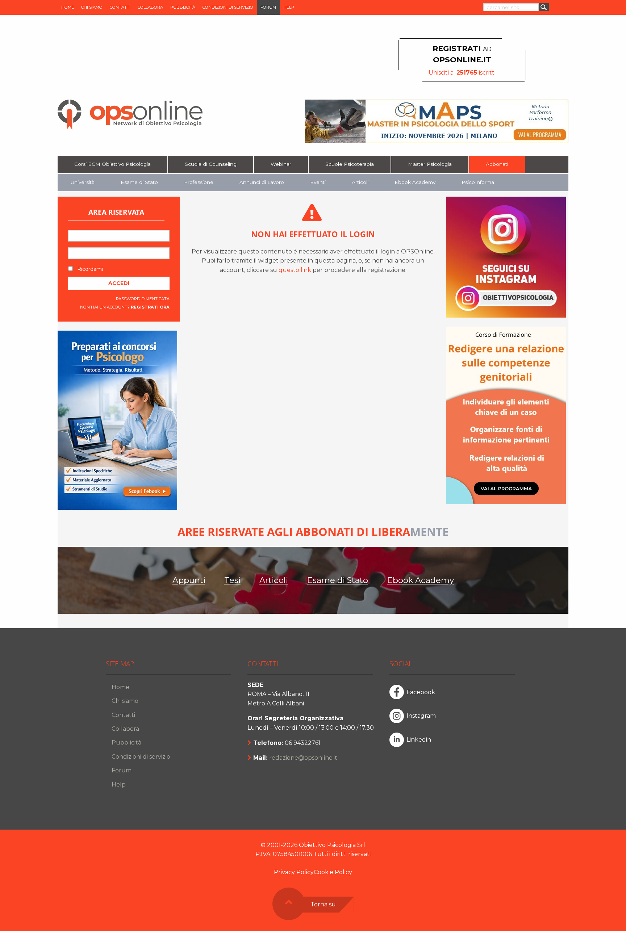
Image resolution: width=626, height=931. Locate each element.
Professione (198, 182)
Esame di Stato (139, 182)
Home (67, 7)
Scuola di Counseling (211, 164)
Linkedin (418, 739)
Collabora (150, 7)
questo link (295, 270)
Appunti (188, 580)
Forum (268, 7)
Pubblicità (182, 7)
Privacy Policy (294, 872)
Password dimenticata (143, 298)
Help (288, 7)
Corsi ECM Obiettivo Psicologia (112, 164)
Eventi (318, 182)
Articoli (360, 182)
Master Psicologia (430, 164)
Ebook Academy (415, 182)
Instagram (421, 715)
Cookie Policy (333, 872)
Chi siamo (92, 7)
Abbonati (497, 164)
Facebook (420, 692)
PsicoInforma (478, 182)
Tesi (232, 580)
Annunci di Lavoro (261, 182)
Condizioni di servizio (228, 7)
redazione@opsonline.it (303, 757)
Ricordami (89, 269)
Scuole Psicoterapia (349, 164)
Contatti (120, 7)
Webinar (281, 164)
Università (83, 182)
